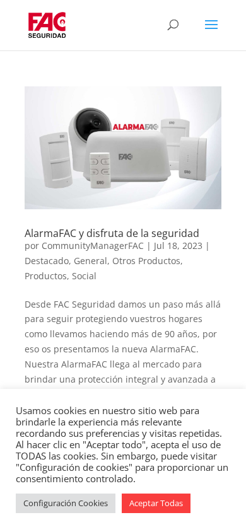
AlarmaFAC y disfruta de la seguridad (112, 233)
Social (84, 276)
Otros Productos (146, 261)
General (90, 261)
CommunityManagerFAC (93, 246)
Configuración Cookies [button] (65, 503)
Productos (46, 276)
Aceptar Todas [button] (156, 503)
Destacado (47, 261)
